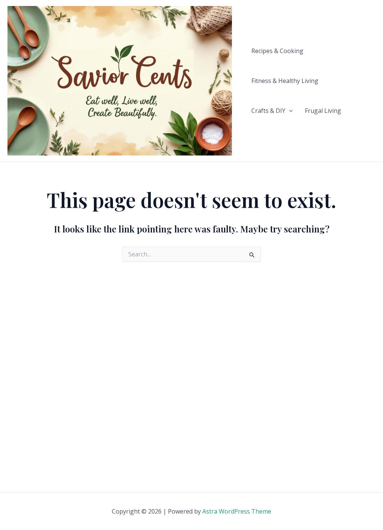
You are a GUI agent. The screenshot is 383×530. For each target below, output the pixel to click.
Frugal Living (323, 111)
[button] (289, 111)
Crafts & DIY (268, 111)
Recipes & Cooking (277, 51)
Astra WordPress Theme (236, 511)
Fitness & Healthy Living (284, 81)
